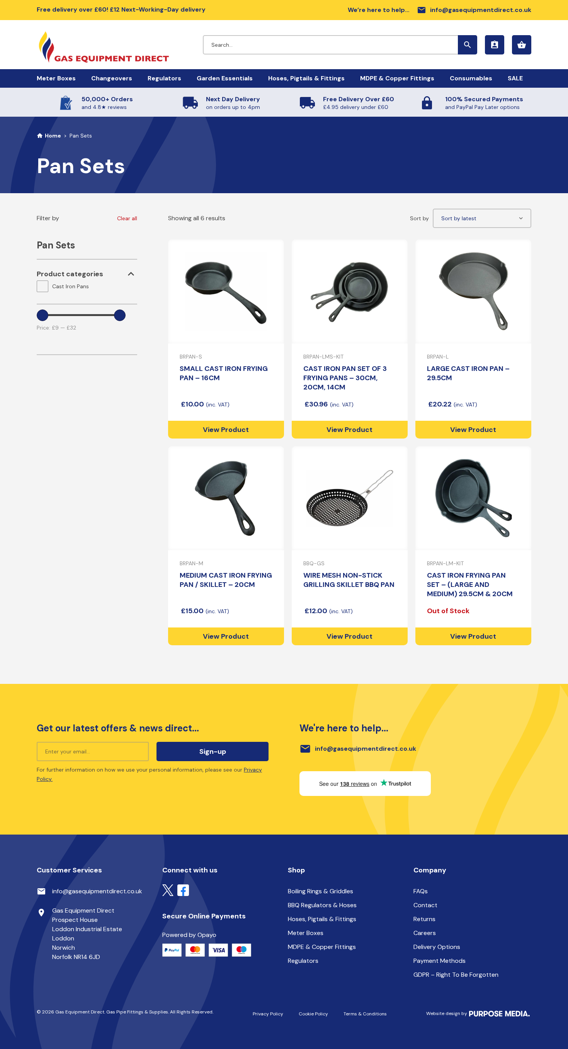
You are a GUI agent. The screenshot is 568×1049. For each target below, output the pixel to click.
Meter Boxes (56, 78)
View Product (226, 429)
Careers (424, 933)
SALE (515, 78)
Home (53, 135)
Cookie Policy (313, 1014)
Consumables (471, 78)
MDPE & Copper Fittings (397, 78)
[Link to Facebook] (183, 890)
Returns (424, 919)
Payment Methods (439, 961)
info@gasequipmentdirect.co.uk (474, 10)
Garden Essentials (225, 78)
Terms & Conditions (365, 1014)
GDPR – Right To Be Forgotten (455, 975)
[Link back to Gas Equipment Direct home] (120, 43)
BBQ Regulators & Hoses (322, 905)
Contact (425, 905)
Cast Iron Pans (70, 286)
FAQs (420, 891)
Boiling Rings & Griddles (320, 891)
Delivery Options (436, 947)
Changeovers (111, 78)
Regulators (164, 78)
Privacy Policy (268, 1014)
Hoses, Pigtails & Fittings (306, 78)
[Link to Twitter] (167, 890)
